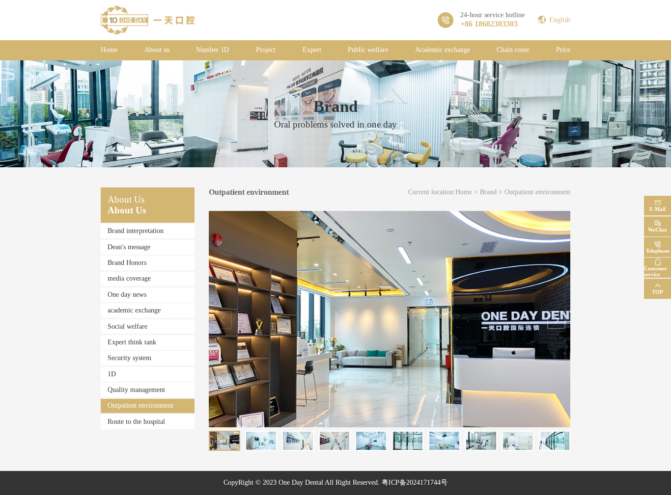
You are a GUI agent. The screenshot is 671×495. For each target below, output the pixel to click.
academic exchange (134, 310)
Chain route (513, 49)
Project (266, 49)
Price (563, 49)
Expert (312, 49)
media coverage (129, 278)
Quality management (136, 389)
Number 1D (212, 49)
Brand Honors (127, 262)
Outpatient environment (140, 405)
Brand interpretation (136, 230)
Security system (129, 358)
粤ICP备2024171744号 (414, 482)
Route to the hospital (136, 421)
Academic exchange (442, 49)
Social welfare (127, 326)
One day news (127, 294)
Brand (488, 192)
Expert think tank (132, 342)
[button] (556, 320)
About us (156, 49)
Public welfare (368, 49)
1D (112, 374)
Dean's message (129, 247)
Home (109, 49)
